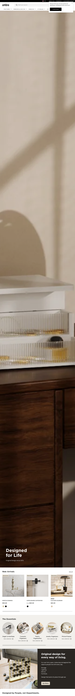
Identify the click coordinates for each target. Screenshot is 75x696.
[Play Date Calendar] (62, 586)
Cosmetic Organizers (23, 637)
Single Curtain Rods (8, 636)
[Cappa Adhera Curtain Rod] (37, 586)
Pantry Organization (37, 637)
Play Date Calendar (56, 600)
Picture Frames (66, 636)
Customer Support (69, 1)
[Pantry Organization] (37, 628)
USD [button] (44, 1)
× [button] (72, 3)
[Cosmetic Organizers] (23, 628)
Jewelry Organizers (52, 636)
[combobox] (35, 4)
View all (71, 571)
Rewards (59, 1)
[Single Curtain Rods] (8, 628)
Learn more (56, 9)
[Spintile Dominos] (13, 586)
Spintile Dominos (7, 600)
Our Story (46, 683)
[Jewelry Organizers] (52, 628)
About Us (51, 1)
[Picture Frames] (66, 628)
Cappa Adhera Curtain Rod (35, 600)
